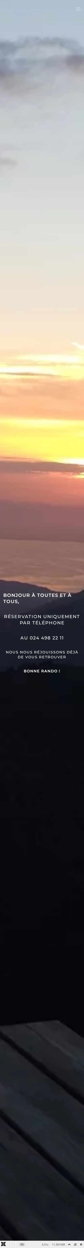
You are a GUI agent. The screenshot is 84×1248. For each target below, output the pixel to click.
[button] (78, 9)
